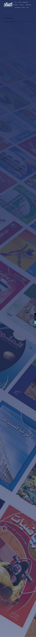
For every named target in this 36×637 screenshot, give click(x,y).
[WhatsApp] (35, 323)
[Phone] (35, 321)
